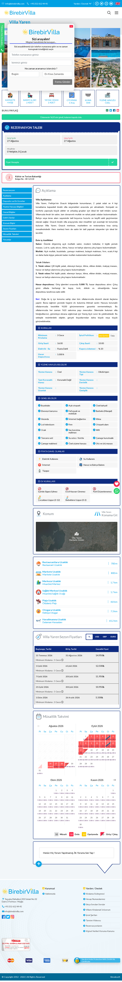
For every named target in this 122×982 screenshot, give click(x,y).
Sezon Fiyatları (9, 228)
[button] (82, 3)
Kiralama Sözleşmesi (95, 893)
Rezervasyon (9, 190)
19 (108, 750)
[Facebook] (97, 3)
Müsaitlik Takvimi (11, 234)
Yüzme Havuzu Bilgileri (13, 206)
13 (113, 743)
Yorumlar (7, 239)
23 (91, 757)
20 (113, 750)
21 (81, 757)
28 (62, 764)
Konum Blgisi (9, 223)
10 (97, 743)
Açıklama (7, 195)
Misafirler (11, 149)
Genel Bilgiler (9, 212)
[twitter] (101, 3)
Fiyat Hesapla (12, 162)
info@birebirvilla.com (14, 3)
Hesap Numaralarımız (95, 899)
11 (103, 743)
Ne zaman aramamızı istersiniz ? (41, 68)
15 (86, 750)
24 (97, 757)
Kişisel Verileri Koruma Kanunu (100, 931)
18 (103, 750)
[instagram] (106, 3)
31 (40, 770)
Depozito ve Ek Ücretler (14, 201)
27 (56, 764)
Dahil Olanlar (9, 217)
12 (108, 743)
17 (97, 750)
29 (67, 764)
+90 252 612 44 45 (39, 3)
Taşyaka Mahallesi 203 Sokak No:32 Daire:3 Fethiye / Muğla (19, 900)
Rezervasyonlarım (94, 925)
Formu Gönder (62, 82)
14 (81, 750)
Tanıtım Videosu (93, 920)
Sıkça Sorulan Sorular (95, 904)
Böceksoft (115, 977)
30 (72, 764)
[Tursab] (61, 945)
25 (103, 757)
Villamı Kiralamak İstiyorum (98, 909)
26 (50, 764)
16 (91, 750)
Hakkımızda (50, 893)
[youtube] (111, 3)
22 (86, 757)
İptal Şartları (91, 915)
